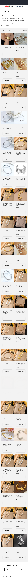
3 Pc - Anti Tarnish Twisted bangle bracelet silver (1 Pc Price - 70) (20, 311)
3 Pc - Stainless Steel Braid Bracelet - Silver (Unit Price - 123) (7, 285)
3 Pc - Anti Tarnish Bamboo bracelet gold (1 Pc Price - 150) (20, 153)
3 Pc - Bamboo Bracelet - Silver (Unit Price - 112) (20, 127)
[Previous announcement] (2, 2)
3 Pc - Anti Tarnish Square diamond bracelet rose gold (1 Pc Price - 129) (20, 523)
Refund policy (7, 578)
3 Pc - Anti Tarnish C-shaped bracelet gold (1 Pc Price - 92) (20, 338)
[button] (2, 6)
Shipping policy (22, 578)
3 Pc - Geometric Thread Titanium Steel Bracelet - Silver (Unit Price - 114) (7, 127)
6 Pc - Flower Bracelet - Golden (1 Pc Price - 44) (7, 73)
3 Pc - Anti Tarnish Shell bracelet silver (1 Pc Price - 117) (20, 444)
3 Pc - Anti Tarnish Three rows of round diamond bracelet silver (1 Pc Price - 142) (7, 550)
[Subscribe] (22, 569)
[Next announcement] (25, 2)
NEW (21, 6)
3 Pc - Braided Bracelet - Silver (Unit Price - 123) (7, 179)
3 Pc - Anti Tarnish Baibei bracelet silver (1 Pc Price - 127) (20, 470)
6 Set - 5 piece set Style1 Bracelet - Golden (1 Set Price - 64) (20, 73)
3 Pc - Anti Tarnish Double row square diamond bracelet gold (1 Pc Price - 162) (20, 417)
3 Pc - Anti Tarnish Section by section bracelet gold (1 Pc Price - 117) (7, 258)
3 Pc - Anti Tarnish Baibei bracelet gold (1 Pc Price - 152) (7, 417)
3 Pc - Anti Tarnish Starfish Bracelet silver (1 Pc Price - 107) (20, 550)
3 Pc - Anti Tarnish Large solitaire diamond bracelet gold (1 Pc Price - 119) (7, 100)
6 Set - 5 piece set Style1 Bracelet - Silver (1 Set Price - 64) (20, 257)
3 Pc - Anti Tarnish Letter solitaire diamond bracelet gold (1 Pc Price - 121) (7, 205)
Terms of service (14, 578)
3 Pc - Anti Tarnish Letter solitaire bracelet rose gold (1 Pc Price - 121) (7, 522)
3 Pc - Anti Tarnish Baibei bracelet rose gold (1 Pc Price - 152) (7, 496)
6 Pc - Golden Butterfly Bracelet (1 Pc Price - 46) (7, 48)
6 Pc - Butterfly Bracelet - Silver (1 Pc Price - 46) (20, 179)
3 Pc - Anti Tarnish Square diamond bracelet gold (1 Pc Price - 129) (20, 99)
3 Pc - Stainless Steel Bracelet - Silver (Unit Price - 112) (7, 153)
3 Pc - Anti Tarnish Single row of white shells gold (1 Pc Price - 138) (7, 444)
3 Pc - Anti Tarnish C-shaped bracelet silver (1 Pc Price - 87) (7, 392)
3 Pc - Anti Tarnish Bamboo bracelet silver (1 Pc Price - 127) (20, 392)
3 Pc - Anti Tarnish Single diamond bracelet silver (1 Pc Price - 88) (20, 285)
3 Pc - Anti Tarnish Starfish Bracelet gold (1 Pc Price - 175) (20, 496)
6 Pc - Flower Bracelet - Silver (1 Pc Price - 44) (20, 48)
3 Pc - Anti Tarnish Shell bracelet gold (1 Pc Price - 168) (20, 204)
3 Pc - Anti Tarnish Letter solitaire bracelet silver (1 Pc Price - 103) (7, 470)
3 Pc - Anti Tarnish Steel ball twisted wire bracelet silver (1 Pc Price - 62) (20, 231)
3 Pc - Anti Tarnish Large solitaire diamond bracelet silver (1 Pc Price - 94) (7, 312)
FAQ (16, 6)
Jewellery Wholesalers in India (12, 576)
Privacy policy (22, 576)
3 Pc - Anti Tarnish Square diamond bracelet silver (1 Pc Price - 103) (7, 231)
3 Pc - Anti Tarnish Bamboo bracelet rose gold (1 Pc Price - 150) (7, 364)
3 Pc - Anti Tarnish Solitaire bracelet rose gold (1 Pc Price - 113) (7, 338)
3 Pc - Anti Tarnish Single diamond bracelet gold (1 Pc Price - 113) (20, 364)
